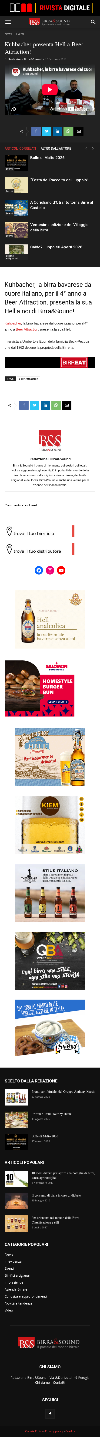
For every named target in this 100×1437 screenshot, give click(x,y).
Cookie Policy (34, 1431)
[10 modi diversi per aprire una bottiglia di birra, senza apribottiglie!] (16, 1179)
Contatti (59, 1382)
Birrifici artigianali (12, 257)
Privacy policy (54, 1431)
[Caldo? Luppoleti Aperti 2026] (16, 252)
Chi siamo (42, 1382)
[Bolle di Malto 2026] (16, 163)
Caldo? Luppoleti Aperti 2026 (56, 247)
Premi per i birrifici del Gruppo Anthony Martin (63, 1091)
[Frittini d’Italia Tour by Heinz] (16, 1120)
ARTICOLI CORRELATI (20, 148)
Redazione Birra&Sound (25, 59)
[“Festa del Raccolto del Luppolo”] (16, 185)
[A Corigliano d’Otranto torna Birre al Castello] (16, 208)
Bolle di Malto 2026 (47, 157)
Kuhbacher (13, 323)
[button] (93, 22)
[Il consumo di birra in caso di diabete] (16, 1201)
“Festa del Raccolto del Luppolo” (59, 180)
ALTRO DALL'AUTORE (56, 148)
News (8, 34)
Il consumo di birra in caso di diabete (56, 1195)
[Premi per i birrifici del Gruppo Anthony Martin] (16, 1097)
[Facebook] (50, 1414)
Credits (70, 1431)
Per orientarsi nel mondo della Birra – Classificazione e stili (57, 1219)
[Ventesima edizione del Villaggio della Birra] (16, 230)
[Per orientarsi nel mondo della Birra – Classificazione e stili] (16, 1223)
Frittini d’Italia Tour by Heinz (51, 1114)
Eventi (20, 34)
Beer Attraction (27, 329)
